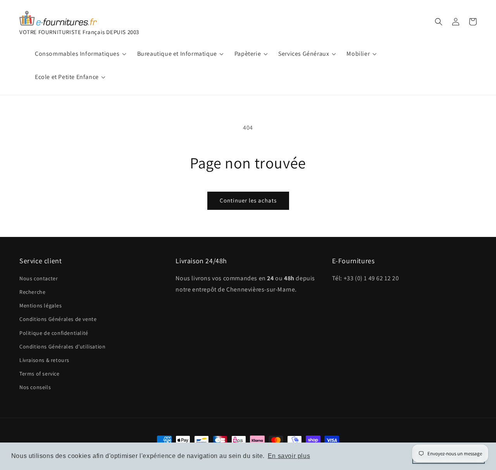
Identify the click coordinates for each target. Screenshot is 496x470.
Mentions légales (40, 305)
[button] (438, 21)
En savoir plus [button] (289, 456)
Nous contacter (38, 278)
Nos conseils (35, 387)
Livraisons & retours (44, 360)
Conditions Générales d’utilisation (62, 346)
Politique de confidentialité (53, 332)
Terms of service (39, 373)
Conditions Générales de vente (57, 319)
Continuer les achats (248, 200)
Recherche (32, 291)
